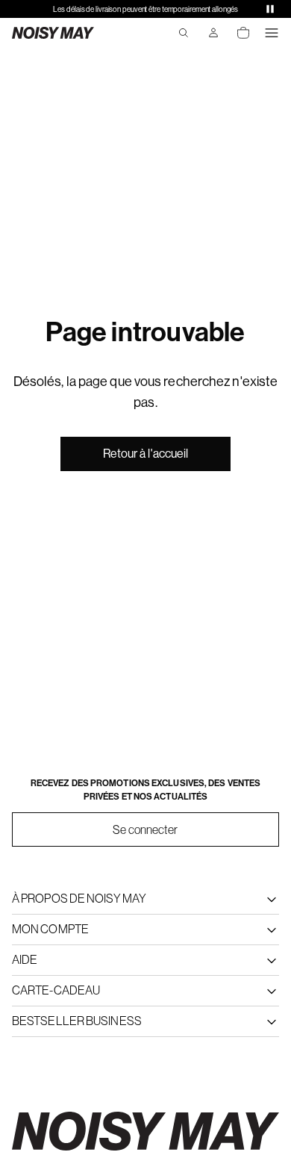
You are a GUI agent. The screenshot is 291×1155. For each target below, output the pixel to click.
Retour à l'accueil (146, 453)
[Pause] (270, 9)
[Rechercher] (184, 33)
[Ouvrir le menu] (271, 32)
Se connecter (145, 829)
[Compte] (213, 33)
